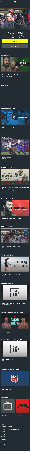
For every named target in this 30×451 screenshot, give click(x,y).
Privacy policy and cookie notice (10, 429)
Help (2, 424)
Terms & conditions (6, 426)
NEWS (3, 437)
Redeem (3, 439)
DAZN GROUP (5, 434)
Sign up (15, 41)
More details (15, 46)
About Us (3, 442)
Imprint (3, 432)
